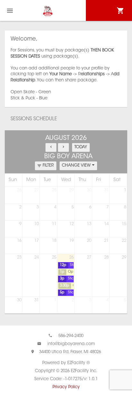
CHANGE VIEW (77, 165)
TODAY (80, 147)
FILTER (48, 165)
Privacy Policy (66, 387)
